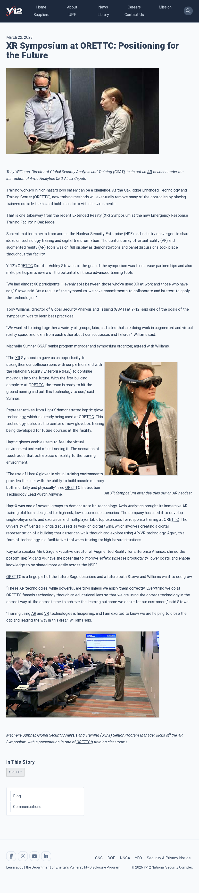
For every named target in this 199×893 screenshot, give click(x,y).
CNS (99, 858)
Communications (27, 806)
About (72, 7)
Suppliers (41, 14)
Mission (165, 7)
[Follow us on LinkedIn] (46, 856)
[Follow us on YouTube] (34, 856)
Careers (134, 7)
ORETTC (15, 772)
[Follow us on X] (23, 856)
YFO (138, 858)
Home (41, 7)
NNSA (125, 858)
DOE (111, 858)
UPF (72, 14)
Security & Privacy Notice (169, 858)
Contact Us (134, 14)
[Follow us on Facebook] (11, 856)
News (103, 7)
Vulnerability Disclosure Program (95, 867)
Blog (17, 796)
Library (103, 14)
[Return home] (14, 11)
